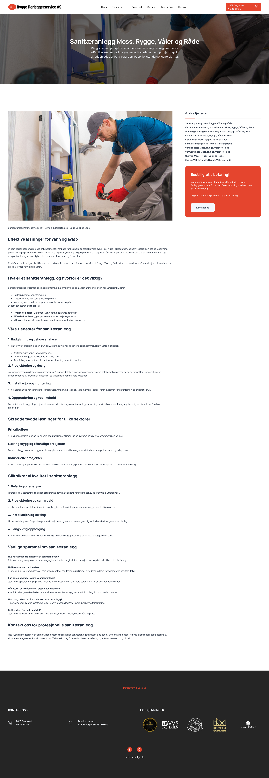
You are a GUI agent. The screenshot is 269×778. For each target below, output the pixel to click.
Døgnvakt (137, 7)
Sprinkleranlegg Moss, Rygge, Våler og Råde (208, 143)
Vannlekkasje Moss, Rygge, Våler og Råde (207, 147)
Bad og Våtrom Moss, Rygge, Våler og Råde (208, 159)
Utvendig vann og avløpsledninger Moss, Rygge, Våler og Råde (218, 131)
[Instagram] (139, 749)
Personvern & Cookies (134, 687)
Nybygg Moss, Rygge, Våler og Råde (204, 155)
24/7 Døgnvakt (24, 721)
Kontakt (182, 7)
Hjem (104, 7)
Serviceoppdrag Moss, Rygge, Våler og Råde (208, 123)
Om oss (151, 7)
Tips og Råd (167, 7)
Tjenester (117, 7)
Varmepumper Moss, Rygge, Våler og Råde (207, 151)
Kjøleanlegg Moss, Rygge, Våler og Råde (206, 139)
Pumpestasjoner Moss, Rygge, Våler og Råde (208, 135)
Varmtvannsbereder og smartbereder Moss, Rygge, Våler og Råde (219, 127)
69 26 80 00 (22, 724)
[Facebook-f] (129, 749)
